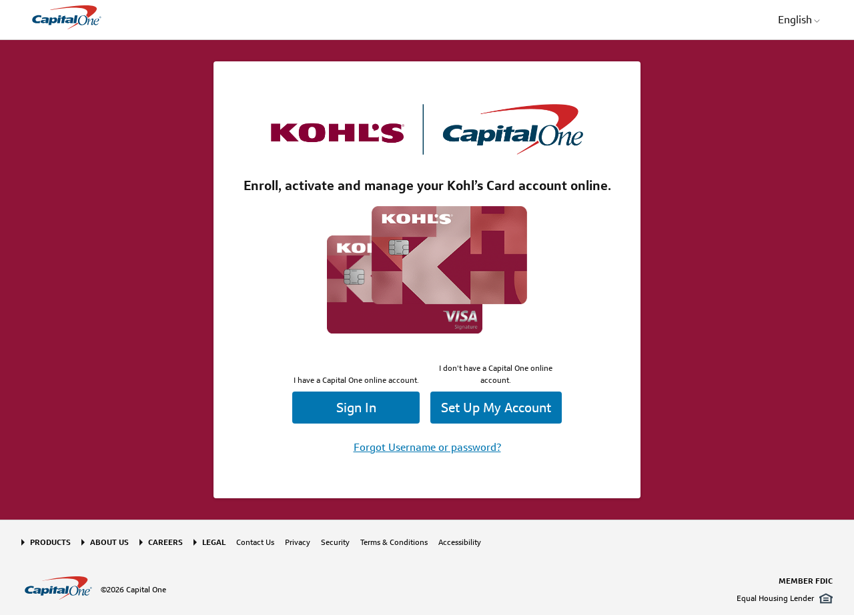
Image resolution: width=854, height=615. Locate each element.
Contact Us (255, 542)
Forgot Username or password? (427, 447)
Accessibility (459, 542)
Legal (214, 542)
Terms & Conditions (394, 542)
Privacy (297, 542)
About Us (109, 542)
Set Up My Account (496, 407)
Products (50, 542)
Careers (165, 542)
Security (335, 542)
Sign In (356, 407)
